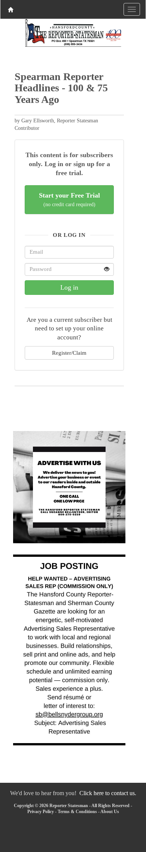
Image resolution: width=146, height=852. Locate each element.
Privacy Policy (40, 811)
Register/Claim (69, 352)
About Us (109, 811)
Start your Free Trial (69, 200)
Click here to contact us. (107, 793)
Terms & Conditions (77, 811)
